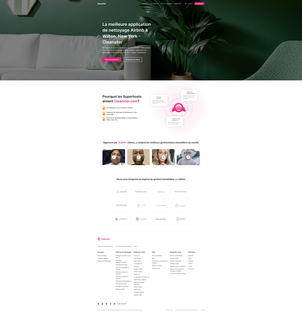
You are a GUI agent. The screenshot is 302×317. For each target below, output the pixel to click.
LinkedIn (190, 263)
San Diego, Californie (139, 292)
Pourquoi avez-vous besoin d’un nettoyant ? (160, 262)
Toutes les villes (137, 295)
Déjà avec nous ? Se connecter (178, 266)
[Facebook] (98, 304)
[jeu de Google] (178, 304)
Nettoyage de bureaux (121, 283)
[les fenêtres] (199, 304)
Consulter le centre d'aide (105, 246)
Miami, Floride (137, 258)
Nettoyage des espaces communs (122, 273)
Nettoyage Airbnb (120, 289)
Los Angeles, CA (138, 263)
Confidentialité (169, 310)
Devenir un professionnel (176, 255)
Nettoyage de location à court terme (123, 256)
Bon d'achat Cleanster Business (178, 273)
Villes (135, 246)
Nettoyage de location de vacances (122, 277)
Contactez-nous (156, 268)
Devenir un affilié (174, 258)
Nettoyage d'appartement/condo (121, 261)
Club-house (191, 269)
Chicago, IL (136, 266)
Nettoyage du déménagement (123, 281)
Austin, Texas (137, 289)
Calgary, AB (137, 274)
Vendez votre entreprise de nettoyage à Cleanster (177, 270)
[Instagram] (110, 304)
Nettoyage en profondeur (122, 286)
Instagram (190, 261)
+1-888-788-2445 (121, 304)
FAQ (153, 258)
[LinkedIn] (106, 304)
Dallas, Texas (137, 261)
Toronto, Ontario (138, 271)
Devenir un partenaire (175, 261)
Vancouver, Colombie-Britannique (139, 283)
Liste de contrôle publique (123, 246)
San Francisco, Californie (140, 279)
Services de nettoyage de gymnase (122, 268)
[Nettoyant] (102, 3)
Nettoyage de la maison (122, 264)
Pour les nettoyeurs (166, 3)
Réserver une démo (157, 265)
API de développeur (157, 255)
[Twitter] (102, 304)
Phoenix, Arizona (138, 287)
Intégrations (177, 3)
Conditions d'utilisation (103, 258)
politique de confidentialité (104, 261)
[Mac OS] (189, 304)
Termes (202, 310)
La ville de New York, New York (141, 277)
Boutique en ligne (174, 263)
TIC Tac (190, 266)
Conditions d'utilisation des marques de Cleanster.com (187, 310)
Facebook (190, 255)
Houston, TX (137, 255)
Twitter (190, 258)
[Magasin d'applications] (167, 304)
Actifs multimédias (102, 255)
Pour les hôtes (154, 3)
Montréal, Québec (138, 269)
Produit (144, 3)
